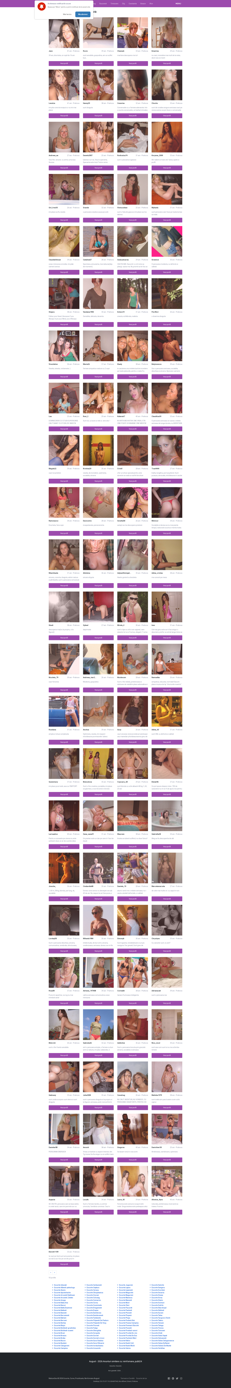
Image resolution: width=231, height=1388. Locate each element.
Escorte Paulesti (125, 1310)
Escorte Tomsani (158, 1330)
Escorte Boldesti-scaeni (63, 1330)
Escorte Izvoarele (93, 1348)
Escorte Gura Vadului (94, 1341)
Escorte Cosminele (94, 1305)
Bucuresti (103, 4)
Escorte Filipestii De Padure (97, 1320)
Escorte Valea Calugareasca (162, 1341)
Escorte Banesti (60, 1313)
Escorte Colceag (93, 1298)
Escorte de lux (141, 1378)
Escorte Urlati (156, 1333)
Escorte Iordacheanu (94, 1346)
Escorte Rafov (124, 1341)
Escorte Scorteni (158, 1290)
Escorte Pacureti (125, 1308)
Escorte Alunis (60, 1290)
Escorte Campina (61, 1348)
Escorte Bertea (60, 1323)
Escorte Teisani (157, 1323)
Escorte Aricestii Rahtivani (64, 1295)
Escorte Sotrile (157, 1305)
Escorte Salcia (125, 1348)
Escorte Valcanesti (158, 1338)
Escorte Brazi (59, 1333)
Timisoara (114, 4)
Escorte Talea (156, 1315)
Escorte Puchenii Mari (127, 1338)
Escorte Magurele (126, 1293)
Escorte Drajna (92, 1310)
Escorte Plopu (124, 1318)
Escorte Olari (124, 1305)
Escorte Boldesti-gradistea (65, 1328)
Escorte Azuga (60, 1300)
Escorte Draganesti (94, 1308)
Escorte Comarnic (93, 1300)
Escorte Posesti (125, 1328)
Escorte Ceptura (92, 1288)
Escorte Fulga (92, 1328)
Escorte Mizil (124, 1303)
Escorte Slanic (157, 1300)
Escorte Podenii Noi (127, 1320)
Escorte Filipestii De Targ (96, 1323)
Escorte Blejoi (59, 1325)
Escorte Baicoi (60, 1305)
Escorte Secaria (157, 1293)
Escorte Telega (157, 1325)
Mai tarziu (67, 14)
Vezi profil (64, 63)
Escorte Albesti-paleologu (64, 1288)
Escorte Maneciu (125, 1298)
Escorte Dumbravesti (94, 1315)
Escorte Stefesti (157, 1310)
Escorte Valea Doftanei (160, 1343)
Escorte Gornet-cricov (95, 1338)
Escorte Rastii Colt (126, 1343)
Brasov (143, 4)
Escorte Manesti (125, 1300)
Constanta (133, 4)
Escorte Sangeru (158, 1288)
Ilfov (151, 4)
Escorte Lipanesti (126, 1290)
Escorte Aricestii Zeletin (63, 1298)
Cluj (123, 4)
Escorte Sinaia (157, 1295)
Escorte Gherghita (93, 1330)
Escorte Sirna (156, 1298)
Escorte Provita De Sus (128, 1336)
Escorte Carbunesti (94, 1285)
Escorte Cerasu (92, 1290)
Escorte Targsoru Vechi (160, 1318)
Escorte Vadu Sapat (159, 1336)
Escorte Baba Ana (61, 1303)
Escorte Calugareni (61, 1346)
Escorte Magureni (126, 1295)
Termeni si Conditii (128, 1378)
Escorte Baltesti (60, 1310)
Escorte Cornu (92, 1303)
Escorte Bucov (60, 1341)
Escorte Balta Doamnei (63, 1308)
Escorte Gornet (92, 1336)
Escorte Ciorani (92, 1295)
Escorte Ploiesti (125, 1313)
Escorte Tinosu (157, 1328)
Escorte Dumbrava (93, 1313)
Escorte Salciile (157, 1285)
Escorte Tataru (157, 1320)
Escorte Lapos (124, 1288)
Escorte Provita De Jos (128, 1333)
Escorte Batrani (60, 1318)
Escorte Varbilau (158, 1348)
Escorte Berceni (60, 1320)
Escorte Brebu (59, 1338)
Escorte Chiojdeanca (94, 1293)
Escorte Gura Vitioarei (95, 1343)
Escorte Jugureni (126, 1285)
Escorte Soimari (157, 1303)
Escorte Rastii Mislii (127, 1346)
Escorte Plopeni (125, 1315)
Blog (94, 4)
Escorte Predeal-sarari (128, 1330)
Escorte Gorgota (93, 1333)
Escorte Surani (157, 1313)
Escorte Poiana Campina (128, 1323)
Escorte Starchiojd (158, 1308)
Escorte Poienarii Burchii (129, 1325)
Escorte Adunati (60, 1285)
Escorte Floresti (92, 1325)
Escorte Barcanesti (61, 1315)
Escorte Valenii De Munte (161, 1346)
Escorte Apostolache (62, 1293)
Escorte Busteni (60, 1343)
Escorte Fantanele (93, 1318)
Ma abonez (83, 14)
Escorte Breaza (60, 1336)
